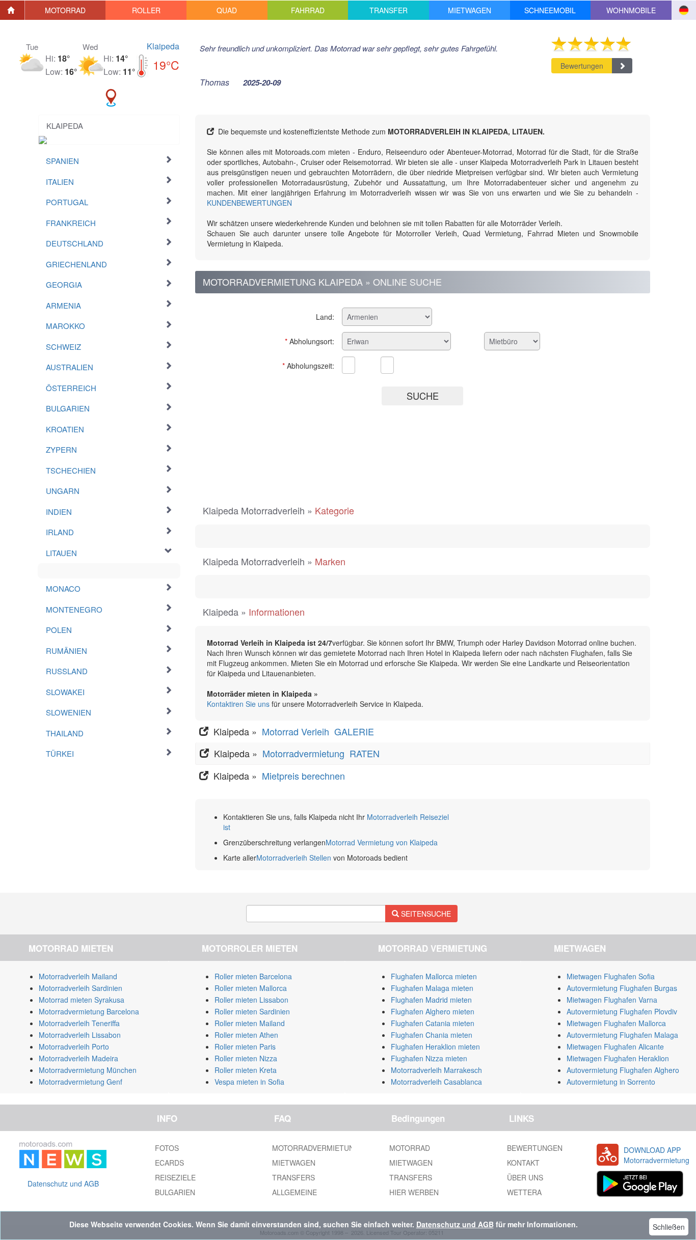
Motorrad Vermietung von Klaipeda (382, 842)
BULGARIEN (175, 1192)
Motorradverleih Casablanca (436, 1082)
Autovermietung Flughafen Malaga (622, 1035)
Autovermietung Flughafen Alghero (623, 1070)
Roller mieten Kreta (246, 1070)
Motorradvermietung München (88, 1070)
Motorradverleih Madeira (78, 1058)
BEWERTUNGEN (535, 1148)
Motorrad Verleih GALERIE (319, 731)
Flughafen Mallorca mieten (434, 976)
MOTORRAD (409, 1148)
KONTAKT (523, 1163)
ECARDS (169, 1163)
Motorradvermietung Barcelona (89, 1011)
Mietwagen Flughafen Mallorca (616, 1023)
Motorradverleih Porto (74, 1046)
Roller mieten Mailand (250, 1023)
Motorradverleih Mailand (78, 976)
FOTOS (167, 1148)
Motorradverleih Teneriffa (79, 1023)
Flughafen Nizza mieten (429, 1058)
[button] (65, 10)
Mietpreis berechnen (302, 775)
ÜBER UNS (525, 1177)
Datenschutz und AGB (63, 1183)
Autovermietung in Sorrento (611, 1082)
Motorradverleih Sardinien (80, 988)
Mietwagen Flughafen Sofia (611, 976)
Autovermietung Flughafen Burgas (622, 988)
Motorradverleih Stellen (293, 857)
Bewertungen (581, 66)
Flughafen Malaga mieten (432, 988)
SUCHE (423, 395)
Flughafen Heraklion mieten (435, 1046)
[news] (62, 1153)
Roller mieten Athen (246, 1035)
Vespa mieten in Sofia (249, 1082)
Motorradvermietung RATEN (322, 753)
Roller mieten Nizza (246, 1058)
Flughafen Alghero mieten (432, 1011)
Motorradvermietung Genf (80, 1082)
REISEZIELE (175, 1177)
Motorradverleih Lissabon (80, 1035)
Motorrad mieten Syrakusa (81, 1000)
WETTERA (524, 1192)
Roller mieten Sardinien (252, 1011)
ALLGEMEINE (294, 1192)
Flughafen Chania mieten (431, 1035)
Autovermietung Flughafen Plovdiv (622, 1011)
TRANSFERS (293, 1177)
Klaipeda (163, 46)
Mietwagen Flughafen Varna (612, 1000)
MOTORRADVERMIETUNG (316, 1148)
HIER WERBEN (414, 1192)
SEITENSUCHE (425, 913)
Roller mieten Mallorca (251, 988)
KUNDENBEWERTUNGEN (249, 203)
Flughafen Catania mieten (432, 1023)
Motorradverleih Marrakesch (436, 1070)
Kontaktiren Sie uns (238, 704)
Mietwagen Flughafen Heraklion (618, 1058)
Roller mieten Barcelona (253, 976)
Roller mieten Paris (245, 1046)
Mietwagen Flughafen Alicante (615, 1046)
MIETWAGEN (293, 1163)
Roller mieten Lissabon (251, 1000)
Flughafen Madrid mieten (431, 1000)
